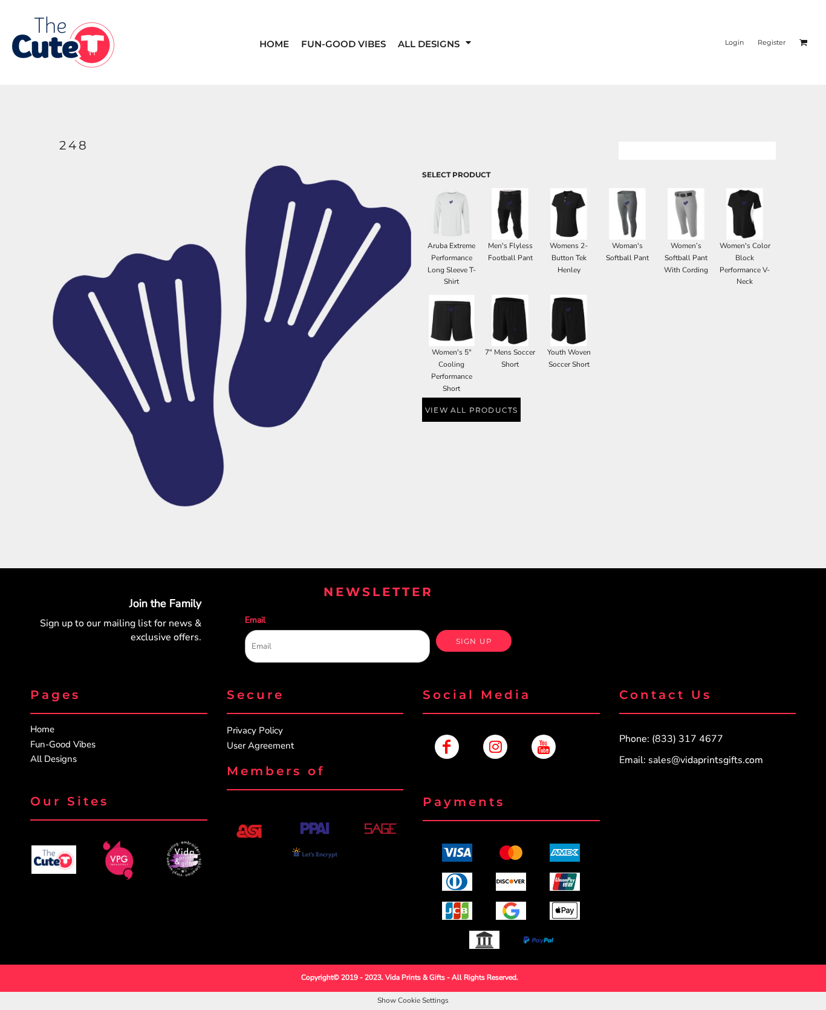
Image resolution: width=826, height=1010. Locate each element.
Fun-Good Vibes (63, 744)
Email (255, 620)
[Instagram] (495, 747)
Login (734, 42)
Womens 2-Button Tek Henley (569, 258)
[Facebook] (447, 747)
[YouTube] (544, 747)
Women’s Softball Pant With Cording (686, 258)
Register (771, 42)
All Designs (53, 759)
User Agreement (260, 745)
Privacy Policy (255, 730)
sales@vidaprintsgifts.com (705, 760)
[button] (435, 42)
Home (42, 729)
